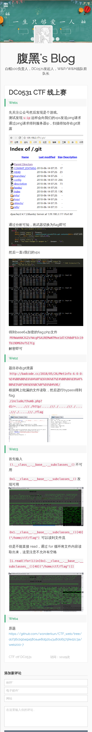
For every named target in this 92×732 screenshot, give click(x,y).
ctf (17, 658)
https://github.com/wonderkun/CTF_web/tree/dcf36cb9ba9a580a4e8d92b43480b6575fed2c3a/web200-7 (46, 640)
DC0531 (25, 658)
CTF (12, 658)
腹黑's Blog (46, 58)
